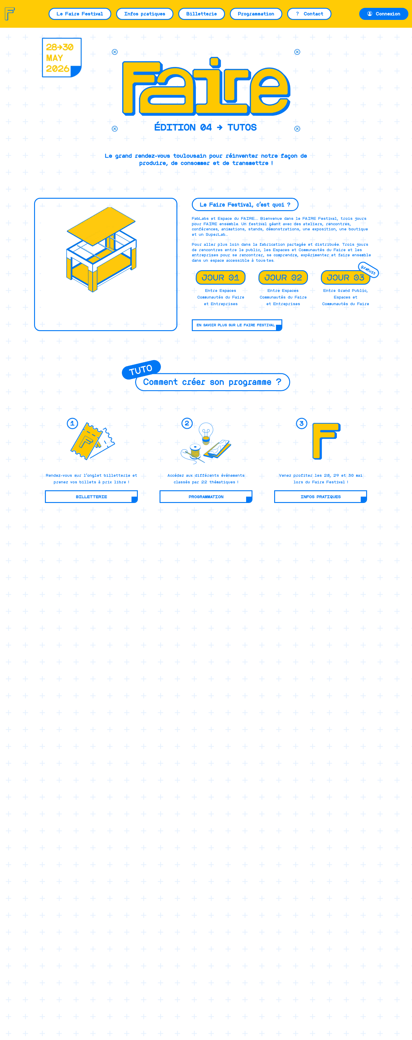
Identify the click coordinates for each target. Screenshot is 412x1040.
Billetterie (201, 14)
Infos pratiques (144, 14)
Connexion (386, 14)
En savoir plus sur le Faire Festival (236, 325)
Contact (312, 14)
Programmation (256, 14)
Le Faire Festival (80, 14)
